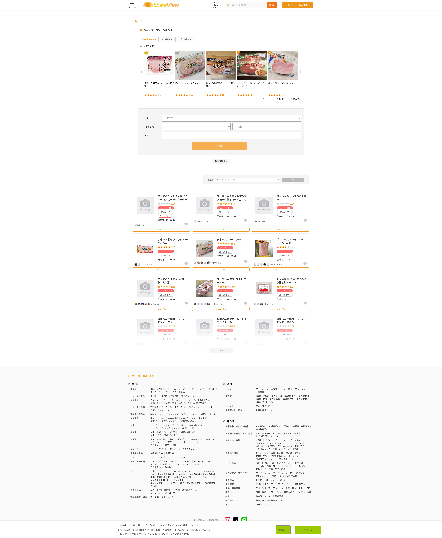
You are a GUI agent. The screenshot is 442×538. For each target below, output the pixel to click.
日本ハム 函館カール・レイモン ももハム (232, 320)
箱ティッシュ (262, 452)
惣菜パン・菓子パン (180, 395)
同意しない (283, 529)
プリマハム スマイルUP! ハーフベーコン (291, 241)
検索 (271, 5)
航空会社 (260, 500)
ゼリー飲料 (173, 477)
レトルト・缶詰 (137, 407)
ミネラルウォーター (159, 471)
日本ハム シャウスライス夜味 (291, 197)
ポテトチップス (188, 442)
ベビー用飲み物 (295, 462)
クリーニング (275, 492)
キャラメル (211, 439)
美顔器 (259, 483)
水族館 (274, 389)
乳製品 (133, 389)
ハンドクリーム (280, 472)
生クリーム (171, 389)
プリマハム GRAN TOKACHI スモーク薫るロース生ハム (232, 197)
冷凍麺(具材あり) (169, 421)
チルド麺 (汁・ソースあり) (162, 432)
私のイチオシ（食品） (160, 489)
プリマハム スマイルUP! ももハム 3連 (172, 280)
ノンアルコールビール (160, 464)
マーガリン (155, 391)
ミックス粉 (166, 407)
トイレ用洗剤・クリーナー (268, 436)
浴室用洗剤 (292, 448)
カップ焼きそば (196, 425)
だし (161, 414)
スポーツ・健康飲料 (204, 471)
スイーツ (134, 449)
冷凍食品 (134, 418)
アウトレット (301, 389)
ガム (176, 442)
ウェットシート (295, 455)
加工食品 (134, 400)
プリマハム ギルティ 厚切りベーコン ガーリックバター (173, 197)
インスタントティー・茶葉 (162, 482)
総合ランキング (149, 39)
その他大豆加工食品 (197, 402)
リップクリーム (263, 472)
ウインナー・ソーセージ (161, 400)
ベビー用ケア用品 (277, 468)
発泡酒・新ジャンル (168, 461)
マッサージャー (285, 483)
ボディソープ (271, 440)
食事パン (164, 395)
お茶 (152, 474)
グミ (152, 442)
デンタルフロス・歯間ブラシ (291, 446)
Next (299, 72)
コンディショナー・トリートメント (285, 443)
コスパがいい (167, 39)
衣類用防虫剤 (262, 455)
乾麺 (191, 428)
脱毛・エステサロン (301, 487)
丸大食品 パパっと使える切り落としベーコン (291, 280)
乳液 (282, 475)
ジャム (195, 414)
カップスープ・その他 (160, 428)
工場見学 (260, 391)
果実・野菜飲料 (157, 477)
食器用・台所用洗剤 (302, 426)
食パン (153, 395)
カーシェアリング (264, 504)
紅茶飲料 (180, 474)
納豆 (168, 402)
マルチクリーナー (287, 458)
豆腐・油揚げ (178, 402)
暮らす (231, 421)
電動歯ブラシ (301, 483)
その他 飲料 (186, 477)
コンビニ (134, 457)
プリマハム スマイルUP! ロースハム (231, 280)
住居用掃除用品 (278, 455)
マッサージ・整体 (281, 487)
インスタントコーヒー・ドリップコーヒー (170, 479)
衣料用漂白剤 (275, 426)
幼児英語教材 (279, 496)
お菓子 (133, 439)
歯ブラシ (271, 446)
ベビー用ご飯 (262, 462)
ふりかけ (185, 414)
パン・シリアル (137, 395)
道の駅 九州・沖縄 (264, 401)
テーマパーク (262, 389)
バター (167, 391)
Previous (142, 72)
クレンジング (262, 475)
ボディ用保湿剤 (297, 472)
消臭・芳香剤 (277, 452)
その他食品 (135, 489)
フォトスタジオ (263, 405)
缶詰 (152, 410)
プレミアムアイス (186, 449)
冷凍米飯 (202, 418)
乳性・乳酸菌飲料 (165, 474)
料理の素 (154, 407)
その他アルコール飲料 (160, 467)
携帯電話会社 (290, 492)
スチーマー (270, 483)
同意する (307, 529)
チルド (133, 432)
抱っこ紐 (260, 465)
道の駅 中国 (288, 398)
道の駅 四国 (301, 398)
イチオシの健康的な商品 (185, 489)
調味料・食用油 (137, 414)
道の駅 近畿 (274, 398)
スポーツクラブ (263, 487)
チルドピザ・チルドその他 (162, 435)
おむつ (302, 465)
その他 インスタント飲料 (189, 482)
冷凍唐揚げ (173, 418)
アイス (173, 449)
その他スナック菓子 (159, 445)
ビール (153, 461)
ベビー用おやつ (278, 462)
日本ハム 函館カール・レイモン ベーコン (172, 320)
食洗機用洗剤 (262, 429)
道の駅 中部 (261, 398)
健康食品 (170, 453)
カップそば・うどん (177, 425)
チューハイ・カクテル (204, 461)
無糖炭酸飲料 (194, 474)
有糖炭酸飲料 (209, 474)
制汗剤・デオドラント (266, 479)
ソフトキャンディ (195, 439)
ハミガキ (260, 446)
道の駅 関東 (304, 395)
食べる (136, 384)
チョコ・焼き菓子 (158, 439)
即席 (132, 425)
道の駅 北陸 (290, 395)
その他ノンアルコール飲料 (186, 464)
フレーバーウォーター (182, 471)
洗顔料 (259, 440)
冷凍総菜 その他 (188, 418)
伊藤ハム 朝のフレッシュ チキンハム (173, 241)
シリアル (196, 395)
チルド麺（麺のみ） (187, 432)
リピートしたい (185, 39)
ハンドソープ (286, 440)
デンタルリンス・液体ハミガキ (270, 448)
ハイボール (185, 461)
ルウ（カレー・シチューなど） (188, 407)
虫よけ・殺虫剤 (293, 452)
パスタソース (163, 410)
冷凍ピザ (154, 421)
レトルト (210, 407)
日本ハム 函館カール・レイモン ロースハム (291, 320)
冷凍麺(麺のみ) (187, 421)
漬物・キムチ (156, 402)
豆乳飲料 (154, 485)
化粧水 (274, 475)
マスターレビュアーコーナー (163, 492)
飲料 (132, 471)
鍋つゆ (213, 414)
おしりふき (261, 468)
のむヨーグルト (207, 389)
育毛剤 (282, 479)
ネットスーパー (168, 496)
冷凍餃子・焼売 (157, 418)
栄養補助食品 (156, 453)
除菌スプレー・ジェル (266, 458)
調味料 (153, 414)
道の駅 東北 (276, 395)
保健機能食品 (136, 453)
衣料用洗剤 (261, 426)
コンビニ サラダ (177, 457)
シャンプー (261, 443)
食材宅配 (154, 496)
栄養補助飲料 (210, 482)
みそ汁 (177, 428)
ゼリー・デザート (158, 449)
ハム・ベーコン (147, 20)
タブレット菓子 (164, 442)
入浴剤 (297, 440)
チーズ (182, 389)
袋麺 (184, 428)
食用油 (204, 414)
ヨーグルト (192, 389)
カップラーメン (157, 425)
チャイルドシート (288, 465)
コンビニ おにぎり (158, 457)
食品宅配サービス (138, 496)
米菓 (174, 445)
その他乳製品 (178, 391)
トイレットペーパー (265, 433)
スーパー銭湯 (286, 389)
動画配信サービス (264, 410)
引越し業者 (261, 492)
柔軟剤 (287, 426)
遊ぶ (229, 384)
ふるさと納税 (305, 492)
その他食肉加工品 (201, 400)
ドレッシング (172, 414)
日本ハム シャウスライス (230, 239)
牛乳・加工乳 (156, 389)
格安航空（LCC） (275, 500)
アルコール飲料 (137, 461)
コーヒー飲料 (200, 477)
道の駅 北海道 (262, 395)
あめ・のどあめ (177, 439)
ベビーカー (272, 465)
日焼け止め (292, 475)
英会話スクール (263, 496)
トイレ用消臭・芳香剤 (287, 433)
